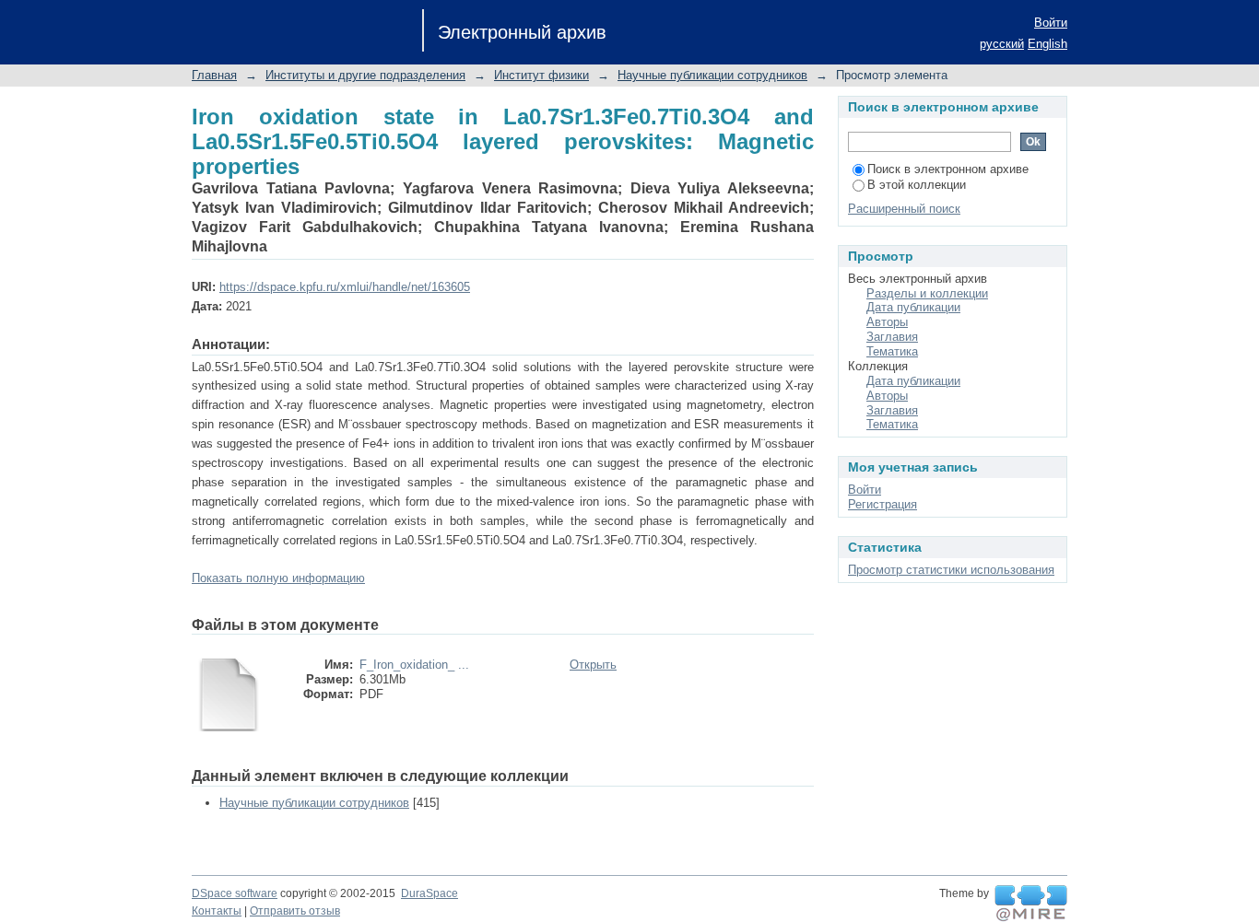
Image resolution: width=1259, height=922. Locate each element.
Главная (214, 75)
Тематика (892, 351)
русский (1002, 44)
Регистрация (882, 504)
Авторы (887, 322)
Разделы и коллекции (927, 293)
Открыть (593, 664)
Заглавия (892, 337)
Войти (1050, 22)
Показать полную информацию (278, 578)
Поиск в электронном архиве (948, 169)
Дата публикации (913, 307)
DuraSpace (429, 893)
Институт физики (541, 75)
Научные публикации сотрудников (712, 75)
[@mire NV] (1030, 903)
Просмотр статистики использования (951, 570)
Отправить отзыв (295, 910)
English (1047, 44)
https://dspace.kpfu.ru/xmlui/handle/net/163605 (344, 287)
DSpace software (234, 893)
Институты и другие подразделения (365, 75)
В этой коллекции (916, 185)
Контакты (216, 910)
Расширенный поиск (904, 209)
